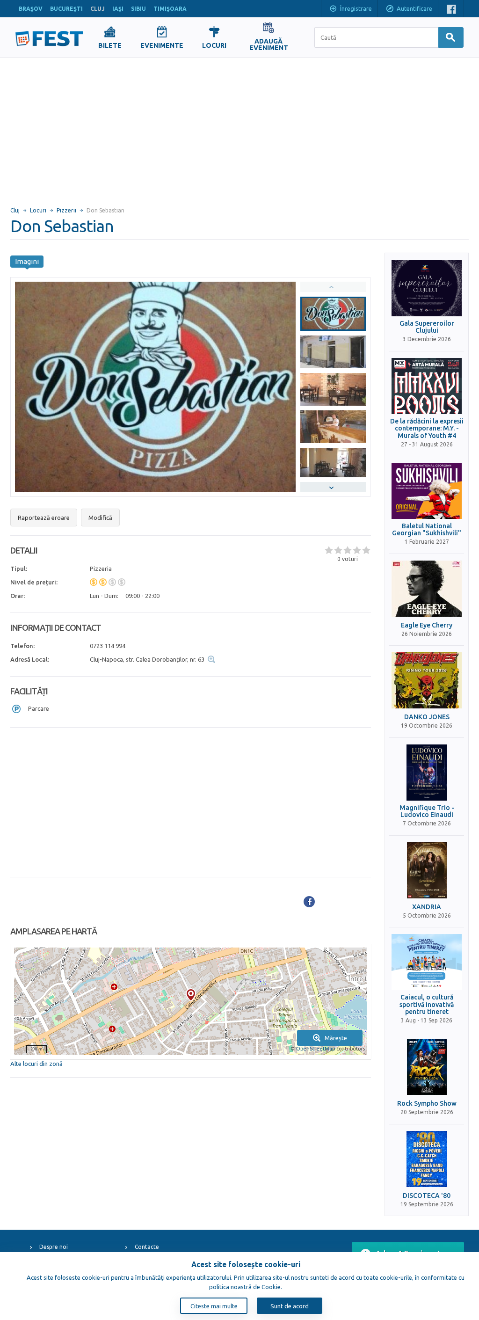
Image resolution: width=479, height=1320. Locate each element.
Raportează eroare (44, 517)
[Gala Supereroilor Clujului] (427, 288)
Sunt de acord (289, 1306)
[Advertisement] (239, 127)
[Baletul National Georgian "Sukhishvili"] (427, 491)
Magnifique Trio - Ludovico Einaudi (426, 811)
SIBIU (138, 9)
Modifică (100, 517)
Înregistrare (356, 8)
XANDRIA (426, 907)
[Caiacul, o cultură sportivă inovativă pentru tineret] (427, 962)
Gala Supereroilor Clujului (426, 327)
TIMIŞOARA (170, 9)
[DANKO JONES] (427, 680)
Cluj (15, 210)
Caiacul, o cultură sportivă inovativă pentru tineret (426, 1004)
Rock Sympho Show (427, 1103)
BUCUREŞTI (66, 9)
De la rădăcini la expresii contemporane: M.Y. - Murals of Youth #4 (427, 428)
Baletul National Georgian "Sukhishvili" (426, 530)
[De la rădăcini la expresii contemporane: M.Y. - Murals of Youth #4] (427, 386)
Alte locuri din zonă (36, 1063)
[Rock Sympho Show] (427, 1067)
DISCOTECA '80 (426, 1195)
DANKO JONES (427, 717)
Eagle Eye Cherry (426, 625)
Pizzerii (66, 210)
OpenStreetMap (315, 1048)
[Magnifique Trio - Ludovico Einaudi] (427, 772)
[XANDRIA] (427, 870)
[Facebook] (309, 901)
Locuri (38, 210)
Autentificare (414, 8)
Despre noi (53, 1247)
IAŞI (117, 9)
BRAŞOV (31, 9)
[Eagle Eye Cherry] (427, 589)
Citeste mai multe (214, 1306)
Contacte (147, 1247)
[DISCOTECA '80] (427, 1159)
